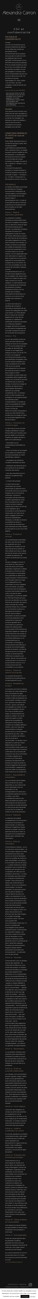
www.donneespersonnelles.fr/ (13, 1262)
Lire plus (32, 1296)
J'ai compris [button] (25, 1296)
